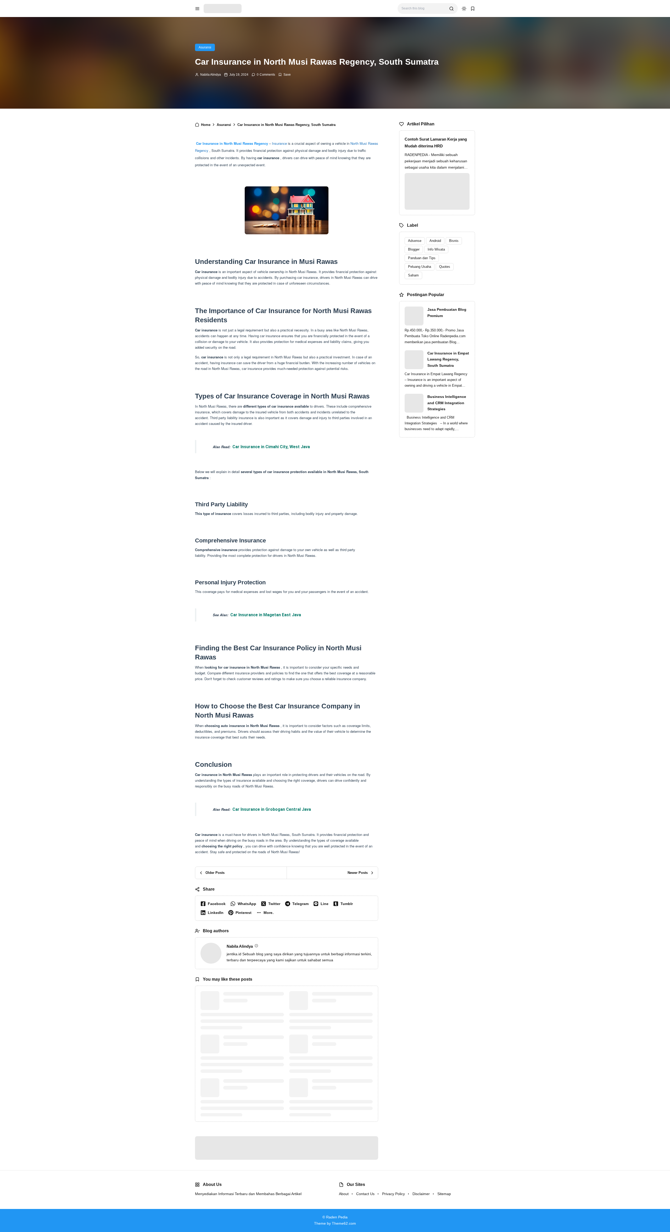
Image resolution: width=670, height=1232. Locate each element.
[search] (451, 8)
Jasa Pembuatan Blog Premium (446, 312)
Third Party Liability (231, 176)
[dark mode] (464, 8)
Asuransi (205, 47)
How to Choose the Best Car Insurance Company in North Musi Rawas (261, 206)
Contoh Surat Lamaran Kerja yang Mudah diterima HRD (436, 142)
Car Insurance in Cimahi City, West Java (271, 531)
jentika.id (234, 1039)
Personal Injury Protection (237, 190)
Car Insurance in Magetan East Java (265, 699)
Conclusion (209, 213)
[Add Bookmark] (284, 74)
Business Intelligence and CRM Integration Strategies (446, 403)
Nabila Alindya (210, 74)
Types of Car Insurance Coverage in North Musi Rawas (253, 169)
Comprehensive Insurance (237, 183)
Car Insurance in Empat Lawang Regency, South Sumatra (448, 359)
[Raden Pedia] (223, 8)
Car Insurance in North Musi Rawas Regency (232, 228)
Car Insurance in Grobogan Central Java (271, 894)
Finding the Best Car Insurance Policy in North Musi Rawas (250, 199)
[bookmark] (472, 8)
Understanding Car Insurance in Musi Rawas (244, 155)
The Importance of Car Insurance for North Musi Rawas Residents (262, 162)
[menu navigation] (197, 8)
